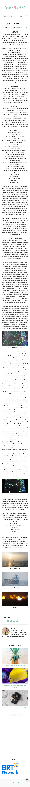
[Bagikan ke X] (11, 620)
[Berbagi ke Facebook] (8, 620)
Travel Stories (15, 31)
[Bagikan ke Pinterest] (14, 620)
